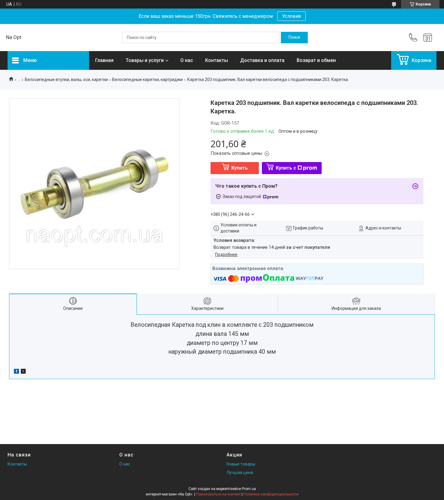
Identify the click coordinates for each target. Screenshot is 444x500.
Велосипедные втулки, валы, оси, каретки (66, 79)
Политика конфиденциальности (270, 494)
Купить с (286, 168)
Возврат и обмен (316, 60)
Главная (104, 60)
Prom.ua (249, 489)
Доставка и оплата (262, 60)
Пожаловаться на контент (218, 494)
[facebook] (16, 372)
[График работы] (427, 37)
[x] (23, 372)
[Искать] (294, 37)
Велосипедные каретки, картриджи (147, 79)
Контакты (216, 60)
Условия (291, 16)
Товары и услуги (145, 60)
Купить (239, 168)
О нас (186, 60)
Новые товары (241, 464)
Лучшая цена (240, 472)
